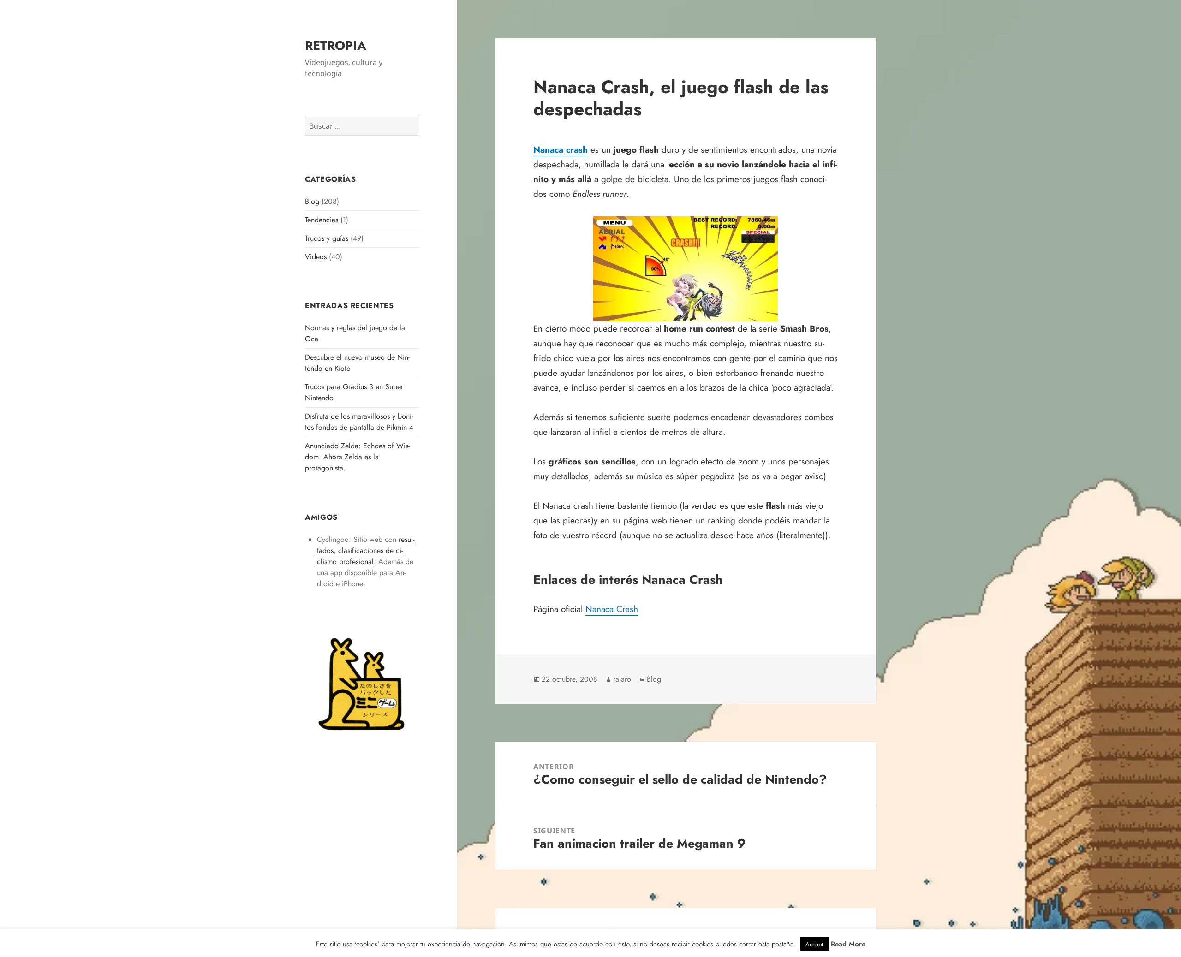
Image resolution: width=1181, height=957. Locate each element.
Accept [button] (814, 944)
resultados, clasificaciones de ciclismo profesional (365, 550)
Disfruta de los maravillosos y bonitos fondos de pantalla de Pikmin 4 (359, 422)
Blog (312, 201)
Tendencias (321, 219)
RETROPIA (335, 45)
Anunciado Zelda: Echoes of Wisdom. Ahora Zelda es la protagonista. (357, 456)
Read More (848, 944)
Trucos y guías (326, 238)
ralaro (622, 679)
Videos (316, 256)
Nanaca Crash (611, 609)
